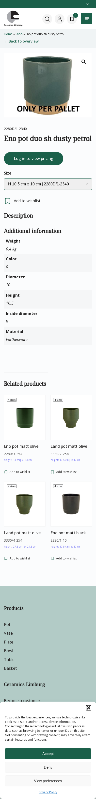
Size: (8, 173)
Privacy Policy (48, 792)
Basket (10, 668)
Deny (48, 767)
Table (9, 659)
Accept (48, 754)
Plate (8, 642)
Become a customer (22, 700)
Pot (7, 624)
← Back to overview (21, 41)
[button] (88, 707)
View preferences (48, 781)
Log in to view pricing (33, 158)
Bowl (8, 650)
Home (8, 34)
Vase (8, 633)
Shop (19, 34)
